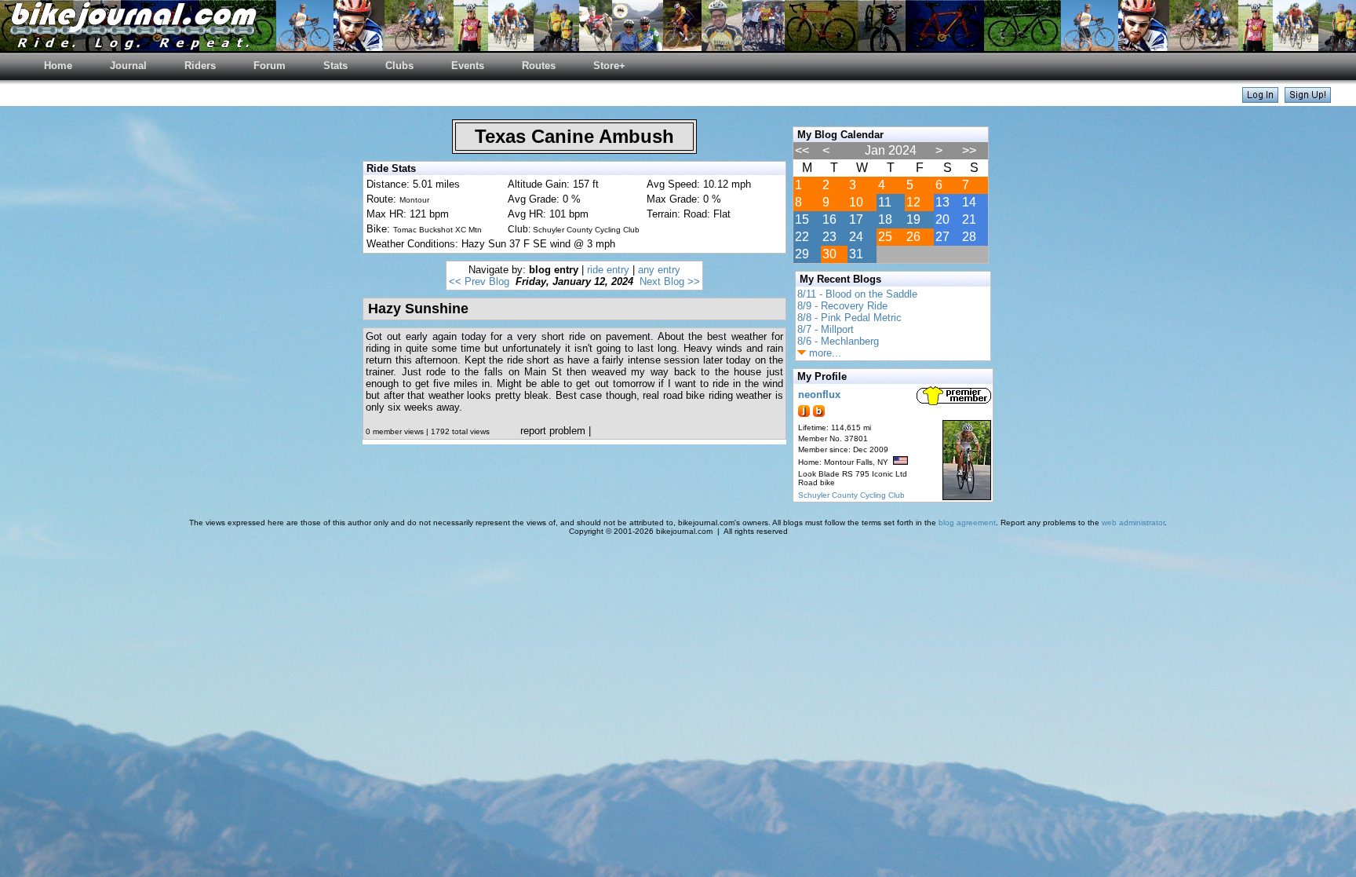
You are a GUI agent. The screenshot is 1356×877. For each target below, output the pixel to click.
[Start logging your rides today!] (1308, 98)
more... (823, 353)
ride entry (608, 270)
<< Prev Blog (479, 281)
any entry (659, 270)
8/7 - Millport (825, 329)
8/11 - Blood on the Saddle (857, 294)
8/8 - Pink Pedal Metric (849, 317)
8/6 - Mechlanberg (838, 341)
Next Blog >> (670, 281)
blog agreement (967, 522)
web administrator (1133, 522)
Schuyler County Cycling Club (851, 495)
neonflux (819, 394)
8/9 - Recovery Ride (842, 306)
